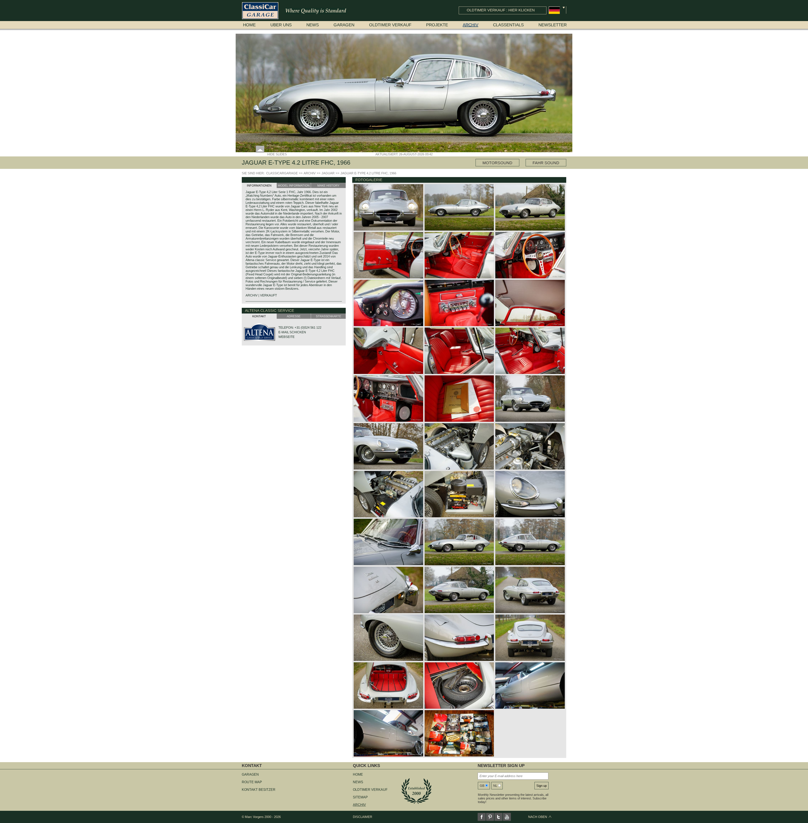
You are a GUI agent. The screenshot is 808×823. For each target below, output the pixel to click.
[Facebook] (482, 817)
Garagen (344, 25)
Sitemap (360, 797)
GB (482, 785)
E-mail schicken (292, 332)
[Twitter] (498, 817)
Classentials (508, 25)
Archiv (470, 25)
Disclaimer (362, 817)
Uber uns (281, 25)
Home (249, 25)
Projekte (437, 25)
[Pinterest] (490, 817)
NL (495, 785)
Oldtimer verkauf (390, 25)
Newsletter (552, 25)
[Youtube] (507, 817)
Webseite (286, 337)
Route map (252, 782)
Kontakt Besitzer (258, 789)
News (312, 25)
